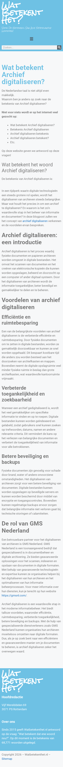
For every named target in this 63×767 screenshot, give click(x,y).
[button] (31, 39)
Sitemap (7, 758)
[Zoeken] (59, 47)
